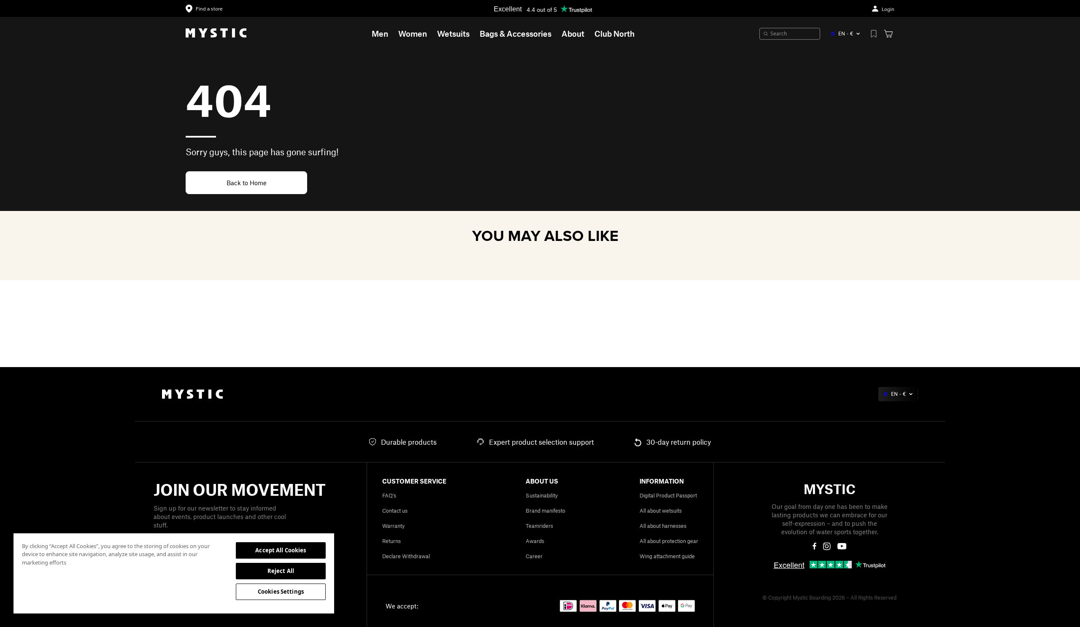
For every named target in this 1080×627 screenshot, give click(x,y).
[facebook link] (814, 546)
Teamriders (539, 525)
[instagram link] (827, 546)
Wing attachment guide (667, 556)
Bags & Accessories (515, 33)
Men (380, 33)
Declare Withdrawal (406, 556)
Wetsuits (453, 33)
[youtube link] (841, 546)
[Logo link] (216, 33)
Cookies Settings (281, 591)
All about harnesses (663, 525)
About (573, 33)
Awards (535, 541)
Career (534, 556)
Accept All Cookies (280, 550)
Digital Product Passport (668, 495)
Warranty (393, 525)
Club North (614, 33)
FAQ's (389, 495)
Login (888, 9)
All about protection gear (669, 541)
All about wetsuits (661, 510)
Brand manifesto (545, 510)
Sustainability (542, 495)
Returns (391, 541)
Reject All (280, 571)
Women (412, 33)
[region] (174, 572)
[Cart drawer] (888, 34)
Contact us (395, 510)
